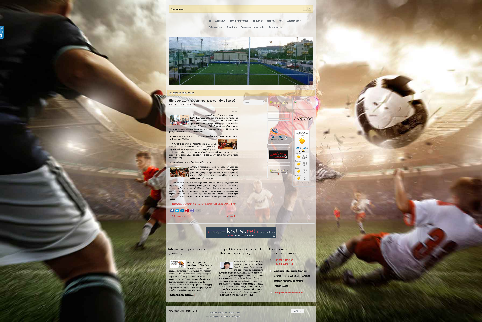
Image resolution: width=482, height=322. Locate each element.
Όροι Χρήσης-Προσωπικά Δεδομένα (225, 316)
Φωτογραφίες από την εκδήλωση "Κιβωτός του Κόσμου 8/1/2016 (202, 204)
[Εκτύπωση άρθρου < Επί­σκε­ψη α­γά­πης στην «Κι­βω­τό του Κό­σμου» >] (232, 112)
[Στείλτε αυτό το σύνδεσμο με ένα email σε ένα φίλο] (236, 112)
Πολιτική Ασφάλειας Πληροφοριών (225, 312)
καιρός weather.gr (304, 182)
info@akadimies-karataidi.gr (289, 292)
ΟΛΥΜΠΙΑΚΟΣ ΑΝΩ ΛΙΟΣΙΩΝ (181, 92)
